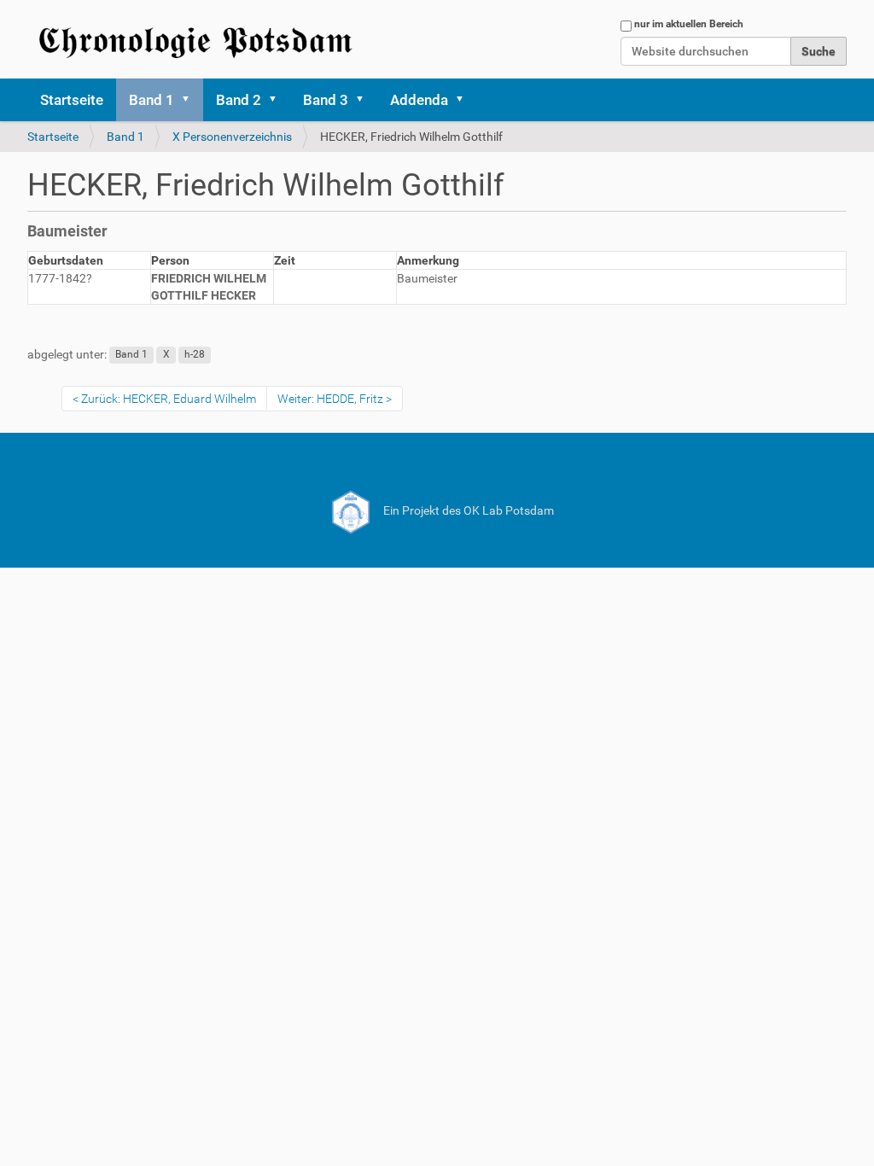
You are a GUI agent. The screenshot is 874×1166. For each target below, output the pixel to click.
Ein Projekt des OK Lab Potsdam (467, 510)
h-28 (194, 355)
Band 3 (325, 99)
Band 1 (151, 99)
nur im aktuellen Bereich (688, 24)
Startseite (71, 99)
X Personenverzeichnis (232, 136)
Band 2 (238, 99)
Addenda (419, 99)
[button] (191, 100)
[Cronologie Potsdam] (198, 39)
